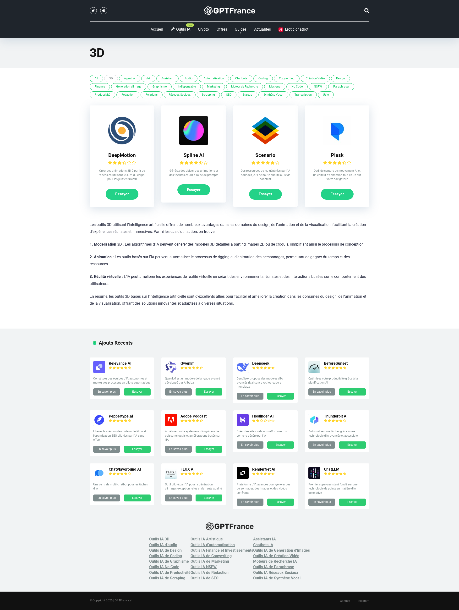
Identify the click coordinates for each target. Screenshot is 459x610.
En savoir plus (107, 391)
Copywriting (287, 78)
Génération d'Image (128, 86)
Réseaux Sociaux (180, 94)
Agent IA (129, 78)
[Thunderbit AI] (314, 424)
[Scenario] (265, 143)
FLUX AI (187, 469)
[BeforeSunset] (314, 371)
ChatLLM (331, 469)
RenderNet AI (263, 469)
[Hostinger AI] (243, 424)
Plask (337, 155)
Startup (247, 94)
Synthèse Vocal (273, 94)
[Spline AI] (193, 143)
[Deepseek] (243, 371)
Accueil (157, 29)
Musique (274, 86)
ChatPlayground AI (125, 469)
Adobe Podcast (193, 416)
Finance (100, 86)
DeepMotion (122, 155)
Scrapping (208, 94)
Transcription (303, 94)
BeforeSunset (336, 363)
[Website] (103, 10)
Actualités (262, 29)
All (96, 78)
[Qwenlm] (171, 371)
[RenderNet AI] (243, 477)
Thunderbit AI (336, 416)
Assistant (167, 78)
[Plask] (337, 143)
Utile (326, 94)
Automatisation (214, 78)
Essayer (122, 194)
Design (340, 78)
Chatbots (241, 78)
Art (148, 78)
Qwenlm (187, 363)
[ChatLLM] (314, 477)
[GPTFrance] (230, 11)
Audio (188, 78)
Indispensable (187, 86)
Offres (222, 29)
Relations (152, 94)
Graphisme (160, 86)
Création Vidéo (315, 78)
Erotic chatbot (293, 29)
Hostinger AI (263, 416)
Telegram (363, 601)
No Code (297, 86)
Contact (345, 601)
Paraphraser (341, 86)
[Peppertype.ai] (99, 424)
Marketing (213, 86)
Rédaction (127, 94)
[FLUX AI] (171, 477)
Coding (263, 78)
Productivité (102, 94)
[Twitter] (93, 10)
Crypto (203, 29)
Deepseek (260, 363)
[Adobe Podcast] (171, 424)
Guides (240, 29)
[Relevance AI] (99, 371)
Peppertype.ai (121, 416)
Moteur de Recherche (244, 86)
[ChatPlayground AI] (99, 477)
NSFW (318, 86)
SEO (228, 94)
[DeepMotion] (122, 143)
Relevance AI (120, 363)
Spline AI (194, 155)
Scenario (265, 155)
